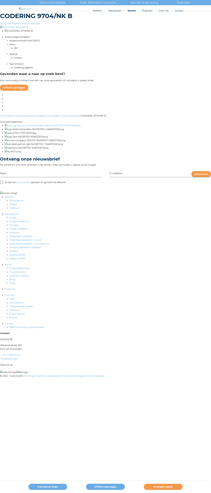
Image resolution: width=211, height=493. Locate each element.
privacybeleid (24, 182)
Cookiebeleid (53, 376)
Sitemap (29, 376)
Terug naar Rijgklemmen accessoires (20, 23)
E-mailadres (116, 173)
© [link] (1, 376)
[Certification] (42, 125)
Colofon (40, 376)
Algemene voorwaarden (91, 376)
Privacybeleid (69, 376)
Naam (3, 173)
